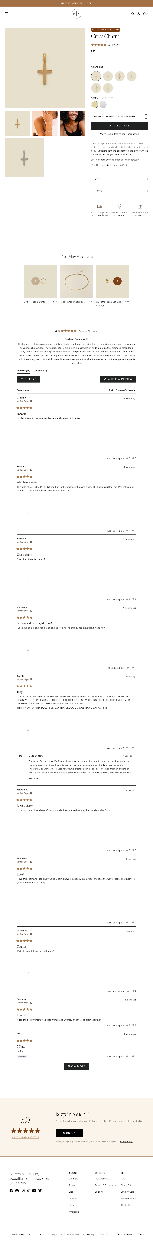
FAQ (123, 1178)
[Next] (117, 281)
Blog (71, 1191)
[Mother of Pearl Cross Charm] (96, 88)
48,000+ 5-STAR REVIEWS (25, 1137)
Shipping (99, 1191)
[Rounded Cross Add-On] (108, 88)
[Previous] (35, 281)
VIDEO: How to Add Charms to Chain (109, 165)
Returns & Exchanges (105, 1185)
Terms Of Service (125, 1234)
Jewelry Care (127, 1191)
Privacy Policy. (126, 1141)
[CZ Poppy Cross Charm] (120, 76)
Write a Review (121, 380)
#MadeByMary (128, 1198)
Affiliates (73, 1198)
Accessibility (88, 1234)
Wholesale (74, 1211)
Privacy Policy (106, 1234)
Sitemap (141, 1234)
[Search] (132, 13)
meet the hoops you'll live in (76, 3)
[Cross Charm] (96, 76)
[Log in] (138, 13)
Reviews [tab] (23, 371)
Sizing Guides (127, 1185)
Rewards (73, 1185)
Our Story (73, 1178)
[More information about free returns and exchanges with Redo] (146, 116)
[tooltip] (87, 339)
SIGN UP (69, 1133)
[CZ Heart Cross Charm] (108, 76)
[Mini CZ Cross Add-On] (132, 76)
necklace (105, 159)
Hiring (72, 1205)
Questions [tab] (40, 371)
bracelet (119, 159)
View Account (102, 1178)
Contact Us (126, 1205)
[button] (76, 363)
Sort (111, 390)
